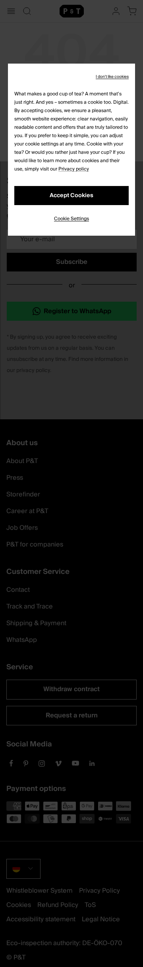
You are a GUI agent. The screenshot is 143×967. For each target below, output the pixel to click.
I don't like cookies (112, 76)
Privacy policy (73, 169)
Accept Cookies (71, 195)
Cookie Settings (71, 219)
